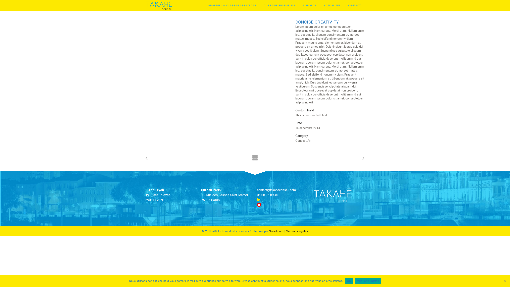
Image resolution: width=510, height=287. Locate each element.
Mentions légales (297, 231)
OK (349, 280)
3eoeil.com (276, 231)
